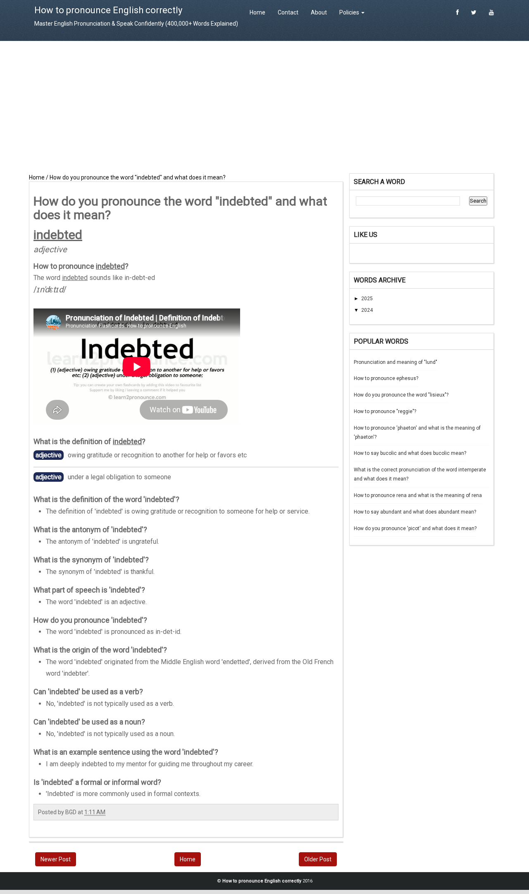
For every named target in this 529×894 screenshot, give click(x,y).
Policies (349, 12)
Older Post (317, 859)
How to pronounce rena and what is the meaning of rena (418, 495)
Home (257, 12)
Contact (288, 12)
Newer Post (56, 859)
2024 (367, 310)
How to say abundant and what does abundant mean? (415, 512)
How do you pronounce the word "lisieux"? (401, 395)
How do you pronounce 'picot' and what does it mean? (415, 528)
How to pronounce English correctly (108, 10)
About (319, 12)
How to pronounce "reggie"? (385, 411)
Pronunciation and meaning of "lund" (395, 362)
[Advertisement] (264, 107)
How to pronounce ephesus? (386, 378)
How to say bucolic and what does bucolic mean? (410, 453)
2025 (367, 298)
